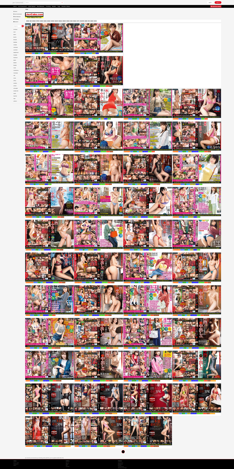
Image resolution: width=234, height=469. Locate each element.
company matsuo (194, 315)
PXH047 (53, 151)
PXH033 (99, 249)
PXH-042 (106, 184)
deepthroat (134, 380)
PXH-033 (95, 249)
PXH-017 (51, 380)
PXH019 (151, 348)
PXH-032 (150, 249)
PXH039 (200, 184)
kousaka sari (29, 249)
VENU (67, 21)
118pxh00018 (214, 348)
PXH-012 (57, 413)
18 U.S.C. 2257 (16, 463)
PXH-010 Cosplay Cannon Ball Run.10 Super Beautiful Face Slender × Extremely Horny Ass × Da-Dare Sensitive (147, 411)
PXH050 (109, 118)
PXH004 (63, 446)
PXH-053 (46, 86)
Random (16, 21)
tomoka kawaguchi (30, 446)
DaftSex (119, 465)
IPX (89, 21)
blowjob (130, 446)
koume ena (78, 184)
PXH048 (206, 118)
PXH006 (208, 413)
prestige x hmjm (198, 118)
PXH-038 (59, 217)
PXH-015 (149, 380)
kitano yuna (176, 151)
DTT (78, 21)
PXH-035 (195, 217)
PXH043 (50, 184)
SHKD (52, 21)
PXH (39, 53)
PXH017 (54, 380)
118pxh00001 (156, 446)
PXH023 (152, 315)
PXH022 (202, 315)
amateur (31, 86)
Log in (67, 464)
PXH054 (97, 53)
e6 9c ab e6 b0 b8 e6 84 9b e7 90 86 (82, 118)
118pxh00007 (65, 53)
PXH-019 (148, 348)
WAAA (60, 21)
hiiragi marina (127, 151)
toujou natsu (176, 217)
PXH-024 (106, 315)
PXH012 (60, 413)
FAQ (66, 465)
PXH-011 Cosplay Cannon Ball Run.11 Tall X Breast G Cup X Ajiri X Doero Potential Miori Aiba (98, 411)
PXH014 (209, 380)
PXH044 (209, 151)
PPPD (37, 21)
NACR (56, 21)
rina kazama (176, 413)
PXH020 (111, 348)
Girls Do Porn (120, 463)
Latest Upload (31, 6)
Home (15, 6)
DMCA (15, 465)
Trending (48, 6)
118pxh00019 (156, 348)
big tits (33, 53)
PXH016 (111, 380)
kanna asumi (78, 86)
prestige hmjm (53, 53)
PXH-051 (51, 118)
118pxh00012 (64, 413)
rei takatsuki (176, 380)
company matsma (47, 53)
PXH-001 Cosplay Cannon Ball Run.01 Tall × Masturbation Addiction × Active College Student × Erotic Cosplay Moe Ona (147, 444)
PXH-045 (149, 151)
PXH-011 (106, 413)
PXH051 (54, 118)
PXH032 (154, 249)
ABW (86, 21)
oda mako (77, 315)
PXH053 (50, 86)
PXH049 (150, 118)
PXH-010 (159, 413)
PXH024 (110, 315)
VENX (27, 21)
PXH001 (152, 446)
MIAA (74, 21)
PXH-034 (58, 249)
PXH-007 (58, 53)
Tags (58, 6)
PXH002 (108, 446)
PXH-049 (147, 118)
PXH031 (198, 249)
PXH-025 (50, 315)
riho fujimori (78, 380)
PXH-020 (108, 348)
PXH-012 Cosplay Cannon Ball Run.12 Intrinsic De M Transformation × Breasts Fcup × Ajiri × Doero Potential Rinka (49, 411)
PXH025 (54, 315)
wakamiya (175, 315)
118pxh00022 (206, 315)
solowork (130, 118)
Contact (67, 466)
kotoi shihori (78, 151)
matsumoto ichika (177, 249)
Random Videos (66, 6)
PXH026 (209, 282)
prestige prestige (43, 118)
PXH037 (99, 217)
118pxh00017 (58, 380)
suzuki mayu (176, 282)
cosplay (36, 53)
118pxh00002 (112, 446)
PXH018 (209, 348)
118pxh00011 (114, 413)
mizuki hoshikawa (128, 413)
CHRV (41, 21)
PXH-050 (105, 118)
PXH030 (63, 282)
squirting (134, 315)
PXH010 (163, 413)
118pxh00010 (167, 413)
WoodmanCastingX (122, 467)
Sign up (218, 2)
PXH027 (154, 282)
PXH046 (111, 151)
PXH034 (61, 249)
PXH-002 (104, 446)
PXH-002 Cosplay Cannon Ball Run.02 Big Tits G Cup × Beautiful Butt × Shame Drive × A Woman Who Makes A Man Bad (98, 444)
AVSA (45, 21)
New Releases (40, 6)
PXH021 (53, 348)
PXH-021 (50, 348)
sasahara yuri (127, 249)
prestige (42, 53)
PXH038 (62, 217)
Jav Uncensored (22, 6)
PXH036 (158, 217)
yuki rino (28, 86)
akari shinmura (176, 348)
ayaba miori (78, 413)
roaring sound (78, 348)
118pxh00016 (115, 380)
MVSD (34, 21)
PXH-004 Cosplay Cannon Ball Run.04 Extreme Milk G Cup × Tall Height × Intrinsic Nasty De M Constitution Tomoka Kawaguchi (49, 445)
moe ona (126, 446)
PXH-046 (108, 151)
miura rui (126, 217)
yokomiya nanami (177, 184)
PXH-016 (107, 380)
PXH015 (153, 380)
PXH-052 (107, 86)
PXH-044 (205, 151)
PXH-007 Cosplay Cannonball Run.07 (49, 51)
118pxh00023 (156, 315)
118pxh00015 (157, 380)
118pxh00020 (115, 348)
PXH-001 (148, 446)
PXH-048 (202, 118)
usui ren (126, 184)
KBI (31, 21)
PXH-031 (195, 249)
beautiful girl (134, 118)
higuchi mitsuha (127, 282)
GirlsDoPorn (120, 464)
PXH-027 (151, 282)
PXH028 (112, 282)
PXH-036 (155, 217)
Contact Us (16, 464)
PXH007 (61, 53)
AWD (91, 21)
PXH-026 (206, 282)
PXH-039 (197, 184)
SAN (71, 21)
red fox (77, 446)
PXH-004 (60, 446)
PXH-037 (95, 217)
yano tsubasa (29, 53)
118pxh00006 (212, 413)
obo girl (47, 118)
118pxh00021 (57, 348)
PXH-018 (206, 348)
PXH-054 (93, 53)
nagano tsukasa (78, 282)
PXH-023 (148, 315)
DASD (48, 21)
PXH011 (110, 413)
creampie (82, 53)
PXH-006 (204, 413)
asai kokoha (78, 53)
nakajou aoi (176, 118)
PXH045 (153, 151)
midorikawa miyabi (30, 282)
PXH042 (110, 184)
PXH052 (110, 86)
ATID (95, 21)
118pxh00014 (213, 380)
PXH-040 (155, 184)
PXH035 (198, 217)
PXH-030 (60, 282)
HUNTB (82, 21)
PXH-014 (205, 380)
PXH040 (158, 184)
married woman (95, 118)
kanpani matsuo (193, 413)
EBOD (64, 21)
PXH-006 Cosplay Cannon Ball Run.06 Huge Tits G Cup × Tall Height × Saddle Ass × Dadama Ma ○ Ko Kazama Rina (196, 411)
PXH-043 (46, 184)
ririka (28, 413)
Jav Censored (18, 2)
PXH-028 (109, 282)
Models (54, 6)
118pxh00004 (68, 446)
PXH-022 (198, 315)
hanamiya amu (29, 217)
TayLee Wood (121, 466)
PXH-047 (50, 151)
